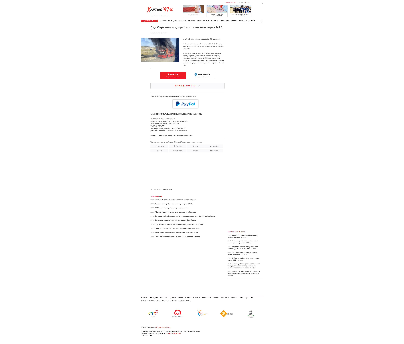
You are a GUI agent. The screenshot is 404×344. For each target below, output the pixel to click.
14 (151, 30)
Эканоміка (183, 21)
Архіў (241, 2)
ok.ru (160, 151)
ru (248, 2)
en (251, 2)
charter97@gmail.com (173, 333)
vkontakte (215, 146)
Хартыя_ (160, 9)
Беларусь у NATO (185, 300)
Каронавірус (172, 300)
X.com (197, 146)
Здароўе (252, 21)
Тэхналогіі (243, 21)
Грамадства (172, 21)
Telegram (215, 151)
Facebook (160, 146)
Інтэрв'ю (234, 21)
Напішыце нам (167, 189)
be (245, 2)
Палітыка (163, 21)
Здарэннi (191, 21)
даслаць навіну (230, 2)
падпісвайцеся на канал (202, 76)
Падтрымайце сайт (173, 76)
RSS (196, 151)
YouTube (179, 146)
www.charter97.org (164, 327)
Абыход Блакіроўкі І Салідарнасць (153, 300)
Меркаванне (224, 21)
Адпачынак (249, 297)
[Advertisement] (183, 171)
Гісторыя (214, 21)
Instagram (178, 151)
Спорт (199, 21)
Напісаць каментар (187, 86)
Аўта (241, 297)
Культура (206, 21)
